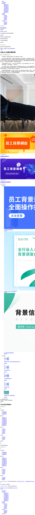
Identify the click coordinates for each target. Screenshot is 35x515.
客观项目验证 (4, 411)
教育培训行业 (6, 11)
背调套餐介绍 (4, 454)
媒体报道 (5, 23)
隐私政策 (8, 484)
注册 (6, 27)
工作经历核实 (4, 453)
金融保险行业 (6, 5)
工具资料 (5, 17)
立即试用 (3, 27)
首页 (3, 1)
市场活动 (5, 18)
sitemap (1, 484)
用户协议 (4, 484)
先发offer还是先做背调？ (11, 48)
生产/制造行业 (6, 6)
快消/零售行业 (4, 462)
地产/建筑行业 (4, 461)
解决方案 (3, 3)
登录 (1, 27)
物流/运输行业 (4, 423)
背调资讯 (5, 15)
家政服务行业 (6, 12)
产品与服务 (4, 2)
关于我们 (3, 509)
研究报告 (3, 433)
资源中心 (3, 14)
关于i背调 (3, 477)
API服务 (3, 13)
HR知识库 (5, 16)
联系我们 (5, 24)
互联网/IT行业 (6, 4)
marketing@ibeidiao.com (5, 408)
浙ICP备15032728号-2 (20, 481)
